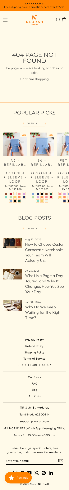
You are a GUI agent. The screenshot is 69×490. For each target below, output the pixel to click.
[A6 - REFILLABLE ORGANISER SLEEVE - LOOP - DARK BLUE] (23, 197)
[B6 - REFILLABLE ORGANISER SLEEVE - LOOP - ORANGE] (42, 197)
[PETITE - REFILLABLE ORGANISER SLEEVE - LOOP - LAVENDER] (64, 193)
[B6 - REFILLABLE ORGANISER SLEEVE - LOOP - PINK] (46, 197)
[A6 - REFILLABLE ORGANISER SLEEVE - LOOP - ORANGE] (19, 197)
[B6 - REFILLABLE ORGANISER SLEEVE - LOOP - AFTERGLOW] (46, 201)
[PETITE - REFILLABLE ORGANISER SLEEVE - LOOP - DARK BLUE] (64, 201)
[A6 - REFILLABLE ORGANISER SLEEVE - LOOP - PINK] (19, 193)
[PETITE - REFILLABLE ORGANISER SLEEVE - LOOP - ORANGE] (64, 197)
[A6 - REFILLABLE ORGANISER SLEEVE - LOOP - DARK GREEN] (19, 201)
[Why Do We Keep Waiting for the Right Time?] (12, 305)
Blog (34, 389)
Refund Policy (34, 346)
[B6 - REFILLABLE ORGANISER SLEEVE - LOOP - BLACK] (42, 193)
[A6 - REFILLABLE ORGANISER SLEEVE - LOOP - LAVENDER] (23, 193)
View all (34, 123)
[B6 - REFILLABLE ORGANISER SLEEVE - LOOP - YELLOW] (42, 201)
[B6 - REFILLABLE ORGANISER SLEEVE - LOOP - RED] (50, 197)
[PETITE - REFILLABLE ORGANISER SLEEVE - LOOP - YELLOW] (60, 197)
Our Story (34, 377)
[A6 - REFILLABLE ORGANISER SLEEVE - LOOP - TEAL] (6, 197)
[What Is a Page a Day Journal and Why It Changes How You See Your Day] (12, 274)
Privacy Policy (34, 340)
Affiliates (34, 396)
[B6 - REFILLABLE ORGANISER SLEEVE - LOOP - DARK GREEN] (50, 193)
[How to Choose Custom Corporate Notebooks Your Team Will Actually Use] (12, 243)
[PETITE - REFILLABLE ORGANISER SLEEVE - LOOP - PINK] (60, 193)
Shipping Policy (34, 352)
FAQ (34, 383)
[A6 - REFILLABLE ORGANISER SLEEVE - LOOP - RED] (10, 193)
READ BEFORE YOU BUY (34, 365)
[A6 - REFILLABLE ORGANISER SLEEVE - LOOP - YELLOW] (15, 197)
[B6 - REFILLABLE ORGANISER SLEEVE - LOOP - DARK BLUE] (37, 193)
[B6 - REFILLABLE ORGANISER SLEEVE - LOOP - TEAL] (37, 201)
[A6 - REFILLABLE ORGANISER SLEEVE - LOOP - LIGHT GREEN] (10, 197)
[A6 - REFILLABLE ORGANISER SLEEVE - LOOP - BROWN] (6, 193)
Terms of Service (34, 358)
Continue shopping (34, 79)
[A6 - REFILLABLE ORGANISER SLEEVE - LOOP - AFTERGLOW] (15, 193)
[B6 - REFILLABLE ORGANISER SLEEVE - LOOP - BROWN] (46, 193)
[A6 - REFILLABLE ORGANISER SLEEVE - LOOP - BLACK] (15, 201)
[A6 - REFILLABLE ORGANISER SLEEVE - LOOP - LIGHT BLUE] (10, 201)
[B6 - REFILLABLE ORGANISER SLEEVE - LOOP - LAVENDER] (37, 197)
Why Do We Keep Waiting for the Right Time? (43, 312)
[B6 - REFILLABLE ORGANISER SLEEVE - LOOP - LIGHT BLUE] (33, 193)
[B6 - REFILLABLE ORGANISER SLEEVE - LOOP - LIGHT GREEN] (33, 197)
